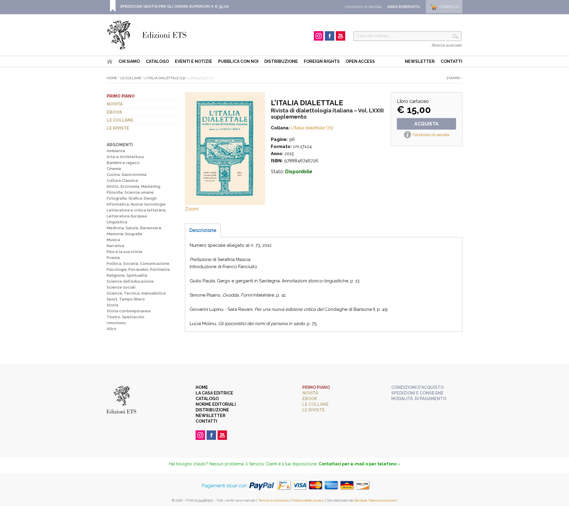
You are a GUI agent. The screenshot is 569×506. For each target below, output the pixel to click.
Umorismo (116, 323)
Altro (111, 329)
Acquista (426, 124)
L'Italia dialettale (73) (165, 78)
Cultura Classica (122, 180)
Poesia (113, 257)
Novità (115, 104)
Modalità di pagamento (418, 398)
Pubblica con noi (238, 61)
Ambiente (116, 151)
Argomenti (120, 144)
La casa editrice (214, 393)
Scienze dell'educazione (130, 281)
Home (112, 78)
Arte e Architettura (125, 157)
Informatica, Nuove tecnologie (136, 204)
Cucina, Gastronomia (126, 174)
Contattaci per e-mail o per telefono (358, 464)
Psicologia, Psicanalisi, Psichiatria (138, 269)
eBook (114, 112)
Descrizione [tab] (202, 230)
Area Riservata (403, 6)
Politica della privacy (308, 500)
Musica (113, 240)
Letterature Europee (127, 216)
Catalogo (157, 61)
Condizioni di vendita (363, 6)
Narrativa (115, 246)
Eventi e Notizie (193, 61)
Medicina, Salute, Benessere (134, 228)
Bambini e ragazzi (123, 162)
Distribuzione (281, 61)
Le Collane (130, 78)
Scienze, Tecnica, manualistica (136, 293)
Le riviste (118, 128)
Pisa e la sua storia (124, 251)
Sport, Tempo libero (126, 299)
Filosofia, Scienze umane (130, 192)
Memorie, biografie (124, 234)
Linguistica (117, 222)
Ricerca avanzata (446, 45)
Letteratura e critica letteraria (136, 210)
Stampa (453, 78)
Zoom (192, 209)
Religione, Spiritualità (127, 275)
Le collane (120, 120)
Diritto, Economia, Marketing (133, 186)
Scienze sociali (121, 287)
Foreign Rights (322, 61)
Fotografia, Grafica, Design (132, 198)
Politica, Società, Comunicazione (138, 263)
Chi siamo (129, 61)
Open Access (360, 61)
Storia (112, 305)
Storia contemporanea (129, 311)
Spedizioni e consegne (417, 393)
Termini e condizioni (274, 500)
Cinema (114, 168)
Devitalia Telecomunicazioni (375, 500)
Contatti (451, 61)
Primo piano (121, 96)
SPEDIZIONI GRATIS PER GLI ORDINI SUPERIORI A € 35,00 (174, 6)
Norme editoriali (216, 404)
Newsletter (420, 61)
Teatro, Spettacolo (125, 317)
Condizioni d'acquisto (417, 387)
